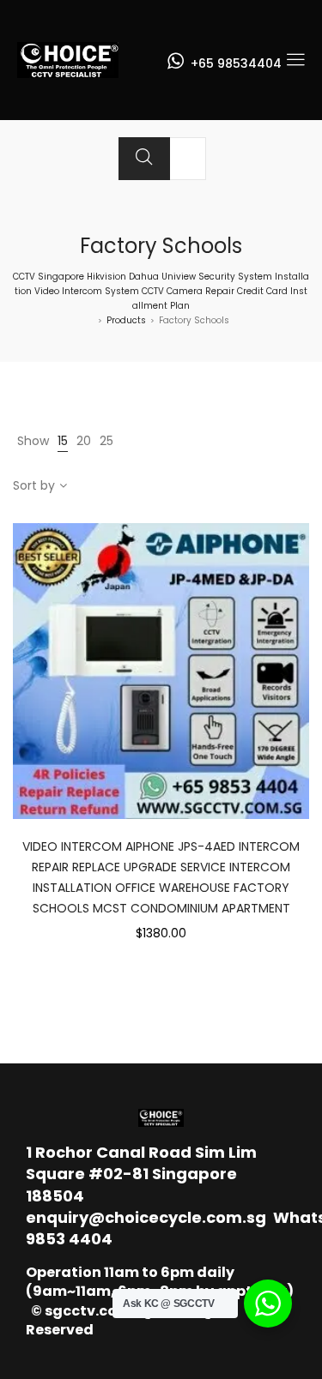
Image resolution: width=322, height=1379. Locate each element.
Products (126, 320)
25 (106, 440)
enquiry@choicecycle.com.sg (146, 1217)
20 (83, 440)
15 (63, 440)
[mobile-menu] (295, 60)
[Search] (144, 158)
